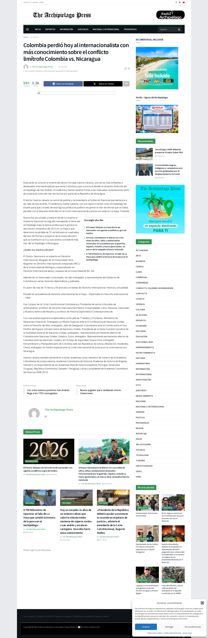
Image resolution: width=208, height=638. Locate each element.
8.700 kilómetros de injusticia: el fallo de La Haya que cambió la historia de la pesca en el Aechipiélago (107, 256)
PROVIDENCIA (130, 29)
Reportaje (141, 433)
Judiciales (141, 390)
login (32, 550)
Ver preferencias (193, 626)
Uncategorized (144, 466)
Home (25, 37)
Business (140, 261)
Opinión (140, 412)
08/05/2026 (29, 532)
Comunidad (142, 282)
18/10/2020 (62, 66)
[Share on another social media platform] (126, 83)
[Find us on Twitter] (180, 2)
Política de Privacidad (172, 633)
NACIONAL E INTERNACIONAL (106, 29)
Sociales (140, 449)
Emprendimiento (145, 347)
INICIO (38, 29)
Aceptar (146, 626)
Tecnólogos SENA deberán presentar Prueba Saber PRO (169, 151)
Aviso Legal (187, 633)
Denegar (169, 626)
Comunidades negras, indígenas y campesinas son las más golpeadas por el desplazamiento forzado (169, 169)
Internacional (144, 374)
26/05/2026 (108, 484)
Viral (138, 476)
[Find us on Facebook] (176, 2)
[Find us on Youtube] (184, 2)
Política (140, 417)
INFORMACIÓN (66, 29)
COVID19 (140, 298)
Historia (39, 71)
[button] (202, 602)
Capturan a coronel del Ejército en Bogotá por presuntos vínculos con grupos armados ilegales (147, 589)
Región (139, 428)
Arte (138, 255)
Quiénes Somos (102, 616)
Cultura (140, 309)
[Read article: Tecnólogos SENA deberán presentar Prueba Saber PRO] (144, 154)
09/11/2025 (102, 540)
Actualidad (142, 250)
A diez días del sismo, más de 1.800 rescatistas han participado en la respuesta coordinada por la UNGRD (172, 589)
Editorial (141, 331)
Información (48, 71)
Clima (139, 272)
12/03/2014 (160, 156)
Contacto (141, 293)
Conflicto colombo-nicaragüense (154, 288)
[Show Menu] (27, 29)
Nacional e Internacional (66, 71)
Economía (141, 325)
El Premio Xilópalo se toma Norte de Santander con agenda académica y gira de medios (106, 230)
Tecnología (142, 455)
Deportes (141, 320)
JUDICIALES (83, 29)
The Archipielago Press (42, 66)
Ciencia (139, 266)
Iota (138, 385)
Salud (139, 439)
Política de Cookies (154, 633)
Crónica (140, 304)
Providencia (142, 422)
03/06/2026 (52, 474)
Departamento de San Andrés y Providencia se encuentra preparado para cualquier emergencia (147, 548)
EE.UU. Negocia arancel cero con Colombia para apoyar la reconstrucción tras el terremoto (173, 517)
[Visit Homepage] (61, 15)
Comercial (141, 277)
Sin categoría (143, 444)
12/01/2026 (65, 540)
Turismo (140, 460)
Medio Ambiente (144, 396)
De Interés (35, 37)
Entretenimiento (145, 352)
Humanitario (143, 363)
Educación (141, 336)
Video (139, 471)
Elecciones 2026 (144, 342)
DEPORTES (50, 29)
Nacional (141, 401)
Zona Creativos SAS (92, 627)
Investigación (143, 379)
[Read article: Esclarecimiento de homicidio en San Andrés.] (147, 502)
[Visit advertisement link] (160, 209)
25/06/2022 (160, 178)
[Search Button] (179, 29)
